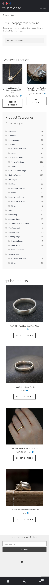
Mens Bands (16, 245)
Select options (12, 103)
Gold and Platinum (18, 149)
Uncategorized (14, 232)
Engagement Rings (15, 157)
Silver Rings (13, 214)
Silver (13, 153)
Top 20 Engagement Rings (18, 223)
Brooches (12, 135)
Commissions (13, 140)
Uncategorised (14, 228)
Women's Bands (17, 250)
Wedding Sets (13, 254)
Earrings (11, 144)
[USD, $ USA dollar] (3, 3)
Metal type (12, 179)
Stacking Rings (14, 219)
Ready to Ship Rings (16, 197)
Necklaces (12, 184)
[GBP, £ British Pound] (7, 3)
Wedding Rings (14, 236)
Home (7, 15)
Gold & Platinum (17, 162)
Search (24, 581)
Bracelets (12, 131)
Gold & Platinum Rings (17, 170)
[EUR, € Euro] (10, 3)
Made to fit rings (14, 175)
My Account (8, 581)
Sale (10, 210)
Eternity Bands (17, 241)
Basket (38, 579)
